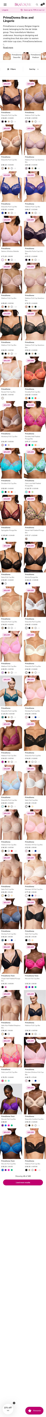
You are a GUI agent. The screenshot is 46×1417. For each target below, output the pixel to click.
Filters (13, 69)
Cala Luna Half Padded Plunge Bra (33, 484)
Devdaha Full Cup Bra (32, 392)
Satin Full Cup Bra (31, 800)
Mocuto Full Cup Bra (32, 979)
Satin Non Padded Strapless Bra (10, 1026)
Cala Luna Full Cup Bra (9, 1072)
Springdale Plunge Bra (9, 530)
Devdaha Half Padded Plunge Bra (32, 438)
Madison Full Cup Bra (32, 115)
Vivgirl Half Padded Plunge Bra (10, 980)
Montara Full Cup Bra (32, 711)
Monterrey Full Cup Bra (9, 437)
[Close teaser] (14, 1403)
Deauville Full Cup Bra (9, 115)
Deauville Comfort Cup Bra (34, 1119)
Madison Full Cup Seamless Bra (34, 161)
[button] (8, 1409)
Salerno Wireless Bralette (10, 251)
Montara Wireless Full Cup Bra (34, 1073)
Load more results (23, 1182)
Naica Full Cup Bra (7, 577)
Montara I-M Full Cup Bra (33, 845)
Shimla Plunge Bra (31, 577)
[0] (41, 4)
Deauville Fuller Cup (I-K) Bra (34, 252)
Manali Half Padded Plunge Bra (34, 531)
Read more (8, 47)
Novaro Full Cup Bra (8, 392)
